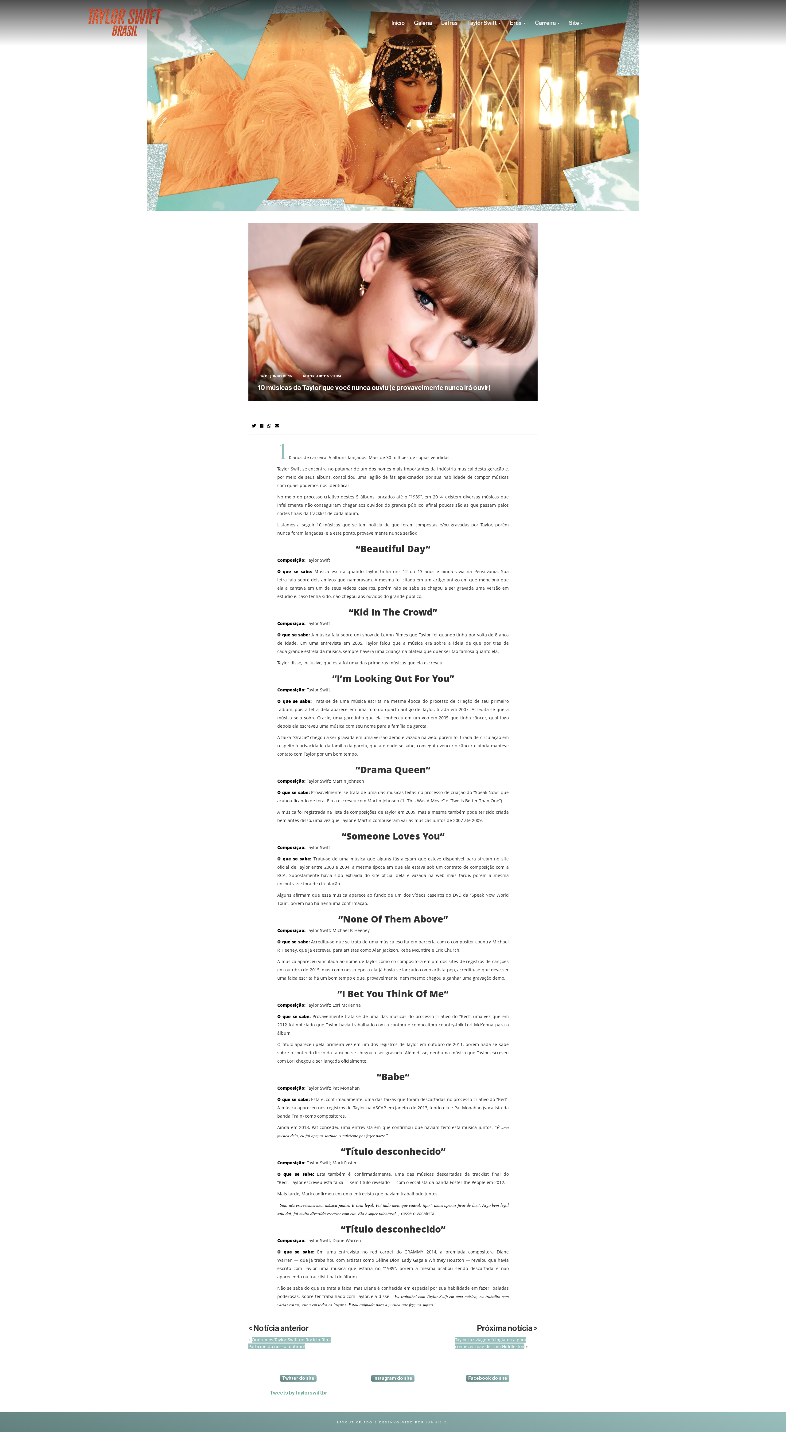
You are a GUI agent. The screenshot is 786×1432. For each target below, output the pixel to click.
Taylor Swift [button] (482, 23)
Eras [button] (516, 23)
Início (398, 23)
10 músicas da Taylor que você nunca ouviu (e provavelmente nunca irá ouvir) (374, 387)
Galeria (423, 23)
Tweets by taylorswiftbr (298, 1392)
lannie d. (437, 1422)
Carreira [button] (546, 23)
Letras (449, 23)
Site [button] (574, 23)
